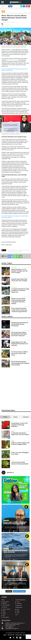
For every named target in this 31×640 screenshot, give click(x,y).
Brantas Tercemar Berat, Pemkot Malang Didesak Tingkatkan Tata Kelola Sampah (18, 301)
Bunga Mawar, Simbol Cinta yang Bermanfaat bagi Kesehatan (19, 424)
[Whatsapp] (15, 256)
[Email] (20, 256)
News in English (6, 605)
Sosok (18, 601)
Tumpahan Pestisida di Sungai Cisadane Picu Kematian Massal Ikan (20, 290)
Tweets (15, 417)
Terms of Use (10, 635)
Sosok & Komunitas (20, 600)
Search (10, 6)
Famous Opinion (6, 609)
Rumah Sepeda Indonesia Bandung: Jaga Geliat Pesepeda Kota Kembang (20, 363)
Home (4, 635)
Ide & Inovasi (18, 605)
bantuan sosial (15, 250)
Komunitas (19, 603)
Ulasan (4, 614)
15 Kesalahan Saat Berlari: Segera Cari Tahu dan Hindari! (20, 433)
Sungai (19, 251)
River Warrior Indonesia (12, 60)
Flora (12, 421)
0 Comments (6, 24)
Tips (4, 615)
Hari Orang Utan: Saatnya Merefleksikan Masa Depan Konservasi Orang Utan (19, 333)
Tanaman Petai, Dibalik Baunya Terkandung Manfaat (19, 463)
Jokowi (20, 250)
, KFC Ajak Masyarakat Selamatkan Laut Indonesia (19, 343)
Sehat (12, 431)
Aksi (3, 11)
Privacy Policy (18, 635)
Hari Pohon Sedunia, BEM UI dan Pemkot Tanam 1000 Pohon (19, 353)
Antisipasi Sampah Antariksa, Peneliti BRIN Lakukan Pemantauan (19, 324)
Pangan (12, 441)
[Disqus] (15, 386)
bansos (9, 250)
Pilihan (5, 417)
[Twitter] (12, 256)
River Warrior (14, 251)
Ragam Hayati (18, 607)
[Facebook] (9, 256)
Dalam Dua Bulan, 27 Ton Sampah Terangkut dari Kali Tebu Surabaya (19, 270)
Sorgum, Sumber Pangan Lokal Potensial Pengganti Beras (20, 443)
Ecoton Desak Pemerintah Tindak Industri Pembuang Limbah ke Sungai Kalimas (19, 309)
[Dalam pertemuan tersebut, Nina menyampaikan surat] (16, 575)
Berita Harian (14, 267)
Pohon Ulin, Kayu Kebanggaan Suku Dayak (20, 453)
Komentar (26, 417)
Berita (3, 600)
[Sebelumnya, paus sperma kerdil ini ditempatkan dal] (16, 546)
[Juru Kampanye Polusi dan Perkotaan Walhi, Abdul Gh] (16, 518)
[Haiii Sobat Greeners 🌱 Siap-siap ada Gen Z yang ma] (16, 490)
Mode (4, 610)
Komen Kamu (6, 617)
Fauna (18, 611)
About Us (25, 635)
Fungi (18, 612)
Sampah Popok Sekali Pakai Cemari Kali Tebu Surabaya (19, 279)
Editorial (4, 603)
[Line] (18, 256)
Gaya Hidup (4, 607)
